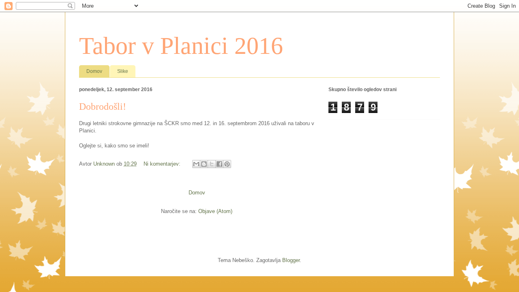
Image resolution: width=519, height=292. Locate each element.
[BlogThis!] (204, 164)
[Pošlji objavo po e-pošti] (196, 164)
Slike (122, 71)
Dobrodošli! (102, 106)
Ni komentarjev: (163, 164)
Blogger (291, 260)
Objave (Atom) (215, 211)
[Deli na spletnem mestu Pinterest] (227, 164)
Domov (94, 71)
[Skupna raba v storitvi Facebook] (219, 164)
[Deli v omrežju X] (212, 164)
